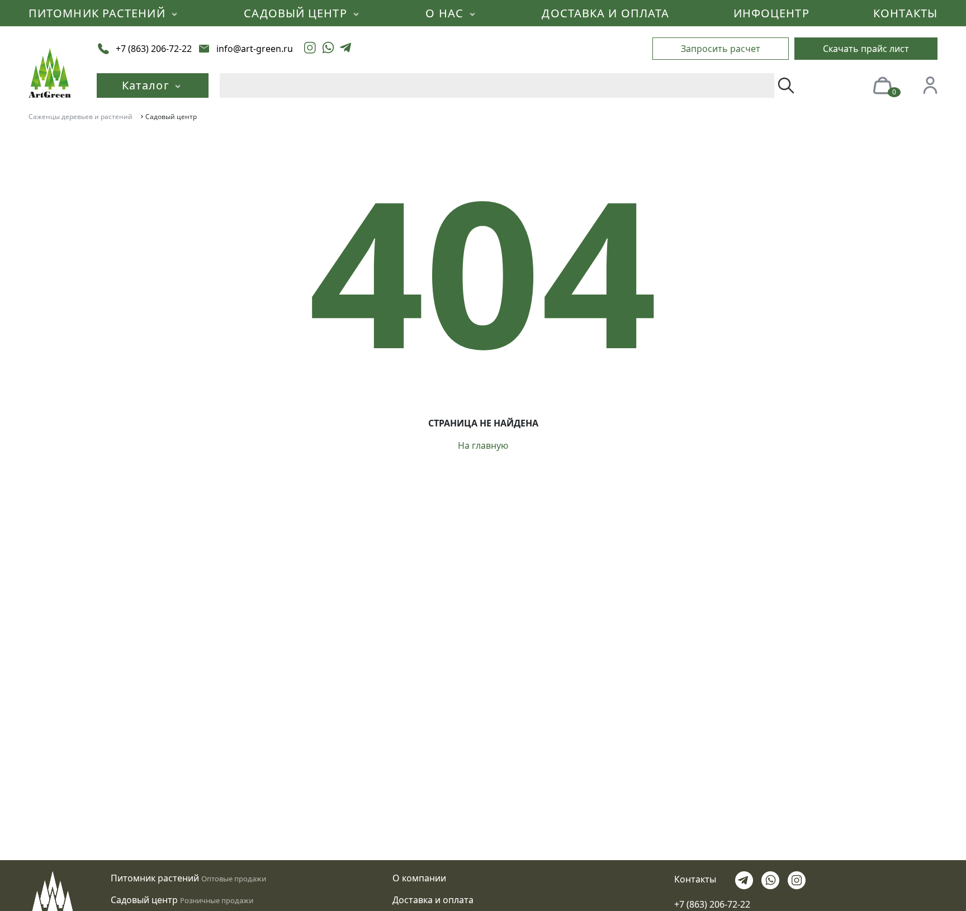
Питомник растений (155, 878)
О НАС (446, 13)
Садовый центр (144, 900)
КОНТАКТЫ (905, 13)
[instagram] (310, 49)
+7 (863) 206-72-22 (712, 904)
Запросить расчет (720, 48)
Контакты (695, 879)
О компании (419, 878)
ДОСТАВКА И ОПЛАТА (605, 13)
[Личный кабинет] (930, 84)
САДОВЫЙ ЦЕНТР (297, 13)
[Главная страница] (50, 71)
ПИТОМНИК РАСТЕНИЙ (99, 13)
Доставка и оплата (432, 900)
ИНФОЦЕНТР (771, 13)
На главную (483, 445)
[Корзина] (882, 84)
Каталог (147, 85)
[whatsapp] (328, 49)
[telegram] (345, 49)
